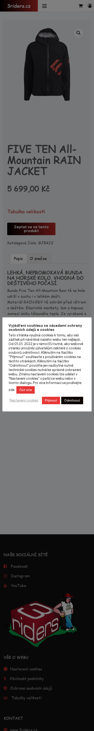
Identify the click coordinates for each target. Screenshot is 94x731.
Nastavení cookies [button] (24, 400)
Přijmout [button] (51, 400)
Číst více (25, 390)
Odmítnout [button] (72, 400)
